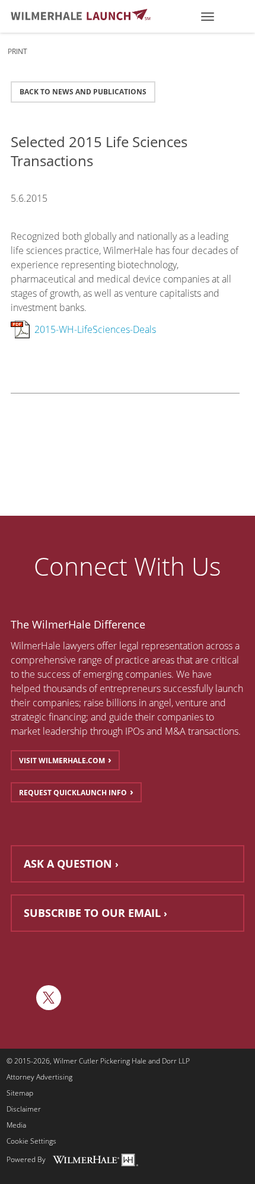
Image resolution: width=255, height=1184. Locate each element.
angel (160, 702)
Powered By (26, 1159)
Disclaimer (24, 1109)
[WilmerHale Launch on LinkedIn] (20, 997)
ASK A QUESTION (68, 863)
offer (107, 645)
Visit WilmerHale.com (62, 761)
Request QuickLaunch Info (73, 793)
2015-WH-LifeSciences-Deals (95, 329)
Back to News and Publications (83, 92)
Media (16, 1125)
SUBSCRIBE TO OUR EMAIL (92, 913)
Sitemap (20, 1093)
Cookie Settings (31, 1141)
